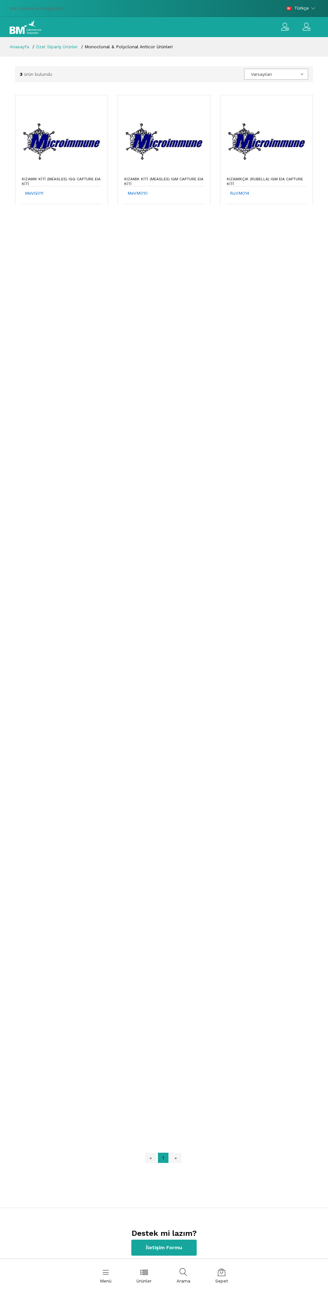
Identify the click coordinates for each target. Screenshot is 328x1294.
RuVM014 (239, 193)
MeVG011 (34, 193)
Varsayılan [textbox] (261, 74)
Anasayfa (19, 46)
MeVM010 (137, 193)
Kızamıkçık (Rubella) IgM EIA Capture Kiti (265, 181)
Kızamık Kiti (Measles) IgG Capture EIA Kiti (61, 181)
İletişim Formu (164, 1247)
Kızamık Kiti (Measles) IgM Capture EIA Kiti (163, 181)
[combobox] (276, 74)
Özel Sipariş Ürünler (57, 46)
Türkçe (301, 8)
